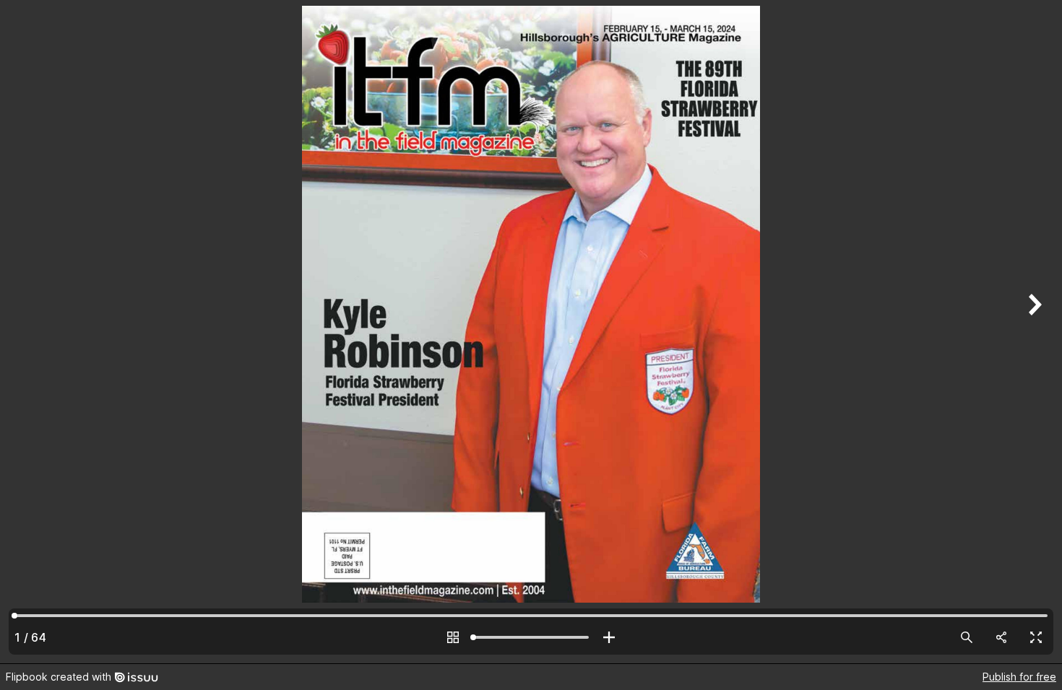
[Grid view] (453, 637)
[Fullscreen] (1036, 637)
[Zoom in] (609, 637)
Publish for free (1019, 677)
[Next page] (1033, 331)
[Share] (1001, 637)
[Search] (966, 637)
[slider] (531, 637)
